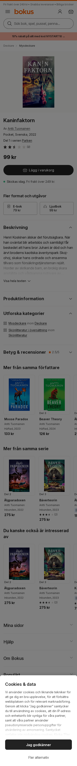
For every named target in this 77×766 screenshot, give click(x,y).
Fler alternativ (38, 757)
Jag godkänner (38, 745)
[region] (38, 720)
